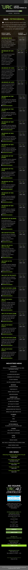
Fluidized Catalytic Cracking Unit (13, 425)
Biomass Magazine (13, 386)
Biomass (13, 385)
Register (16, 13)
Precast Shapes (13, 439)
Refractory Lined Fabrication (13, 411)
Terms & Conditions (17, 567)
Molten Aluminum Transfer (13, 382)
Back (6, 19)
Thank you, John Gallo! (14, 470)
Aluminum (13, 366)
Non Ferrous (13, 421)
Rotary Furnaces (13, 379)
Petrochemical (13, 424)
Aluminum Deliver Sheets (13, 374)
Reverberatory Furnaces (13, 377)
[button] (25, 2)
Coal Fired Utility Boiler (13, 430)
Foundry (13, 414)
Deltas (13, 437)
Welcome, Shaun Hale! (14, 463)
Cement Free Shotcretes (13, 406)
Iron (13, 416)
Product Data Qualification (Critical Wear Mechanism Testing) (13, 369)
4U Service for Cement (13, 401)
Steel (13, 418)
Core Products (13, 389)
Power (13, 428)
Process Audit (13, 371)
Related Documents (7, 105)
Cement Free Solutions (13, 391)
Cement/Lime (13, 397)
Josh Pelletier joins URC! (14, 459)
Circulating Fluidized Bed (13, 432)
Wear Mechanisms (13, 394)
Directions (14, 532)
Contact (14, 529)
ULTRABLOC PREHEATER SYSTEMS (13, 447)
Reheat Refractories (13, 445)
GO (20, 11)
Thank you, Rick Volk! (14, 467)
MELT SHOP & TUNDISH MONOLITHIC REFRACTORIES (13, 442)
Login (10, 13)
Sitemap (18, 568)
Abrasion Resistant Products (13, 409)
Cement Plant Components (13, 398)
